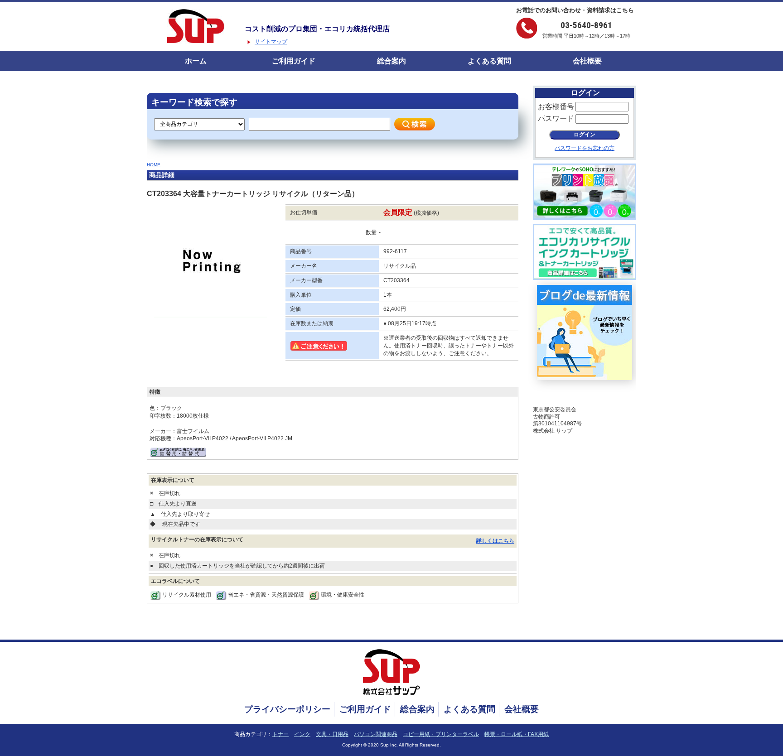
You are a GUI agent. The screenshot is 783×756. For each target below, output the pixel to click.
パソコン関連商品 (375, 734)
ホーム (196, 61)
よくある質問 (489, 61)
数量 (371, 232)
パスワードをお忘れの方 (584, 148)
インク (302, 734)
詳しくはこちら (495, 541)
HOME (153, 164)
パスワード (556, 118)
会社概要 (587, 61)
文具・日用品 (332, 734)
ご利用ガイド (293, 61)
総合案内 (391, 61)
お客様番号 (556, 107)
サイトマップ (271, 42)
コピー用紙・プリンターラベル (441, 734)
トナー (280, 734)
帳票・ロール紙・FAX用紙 (516, 734)
